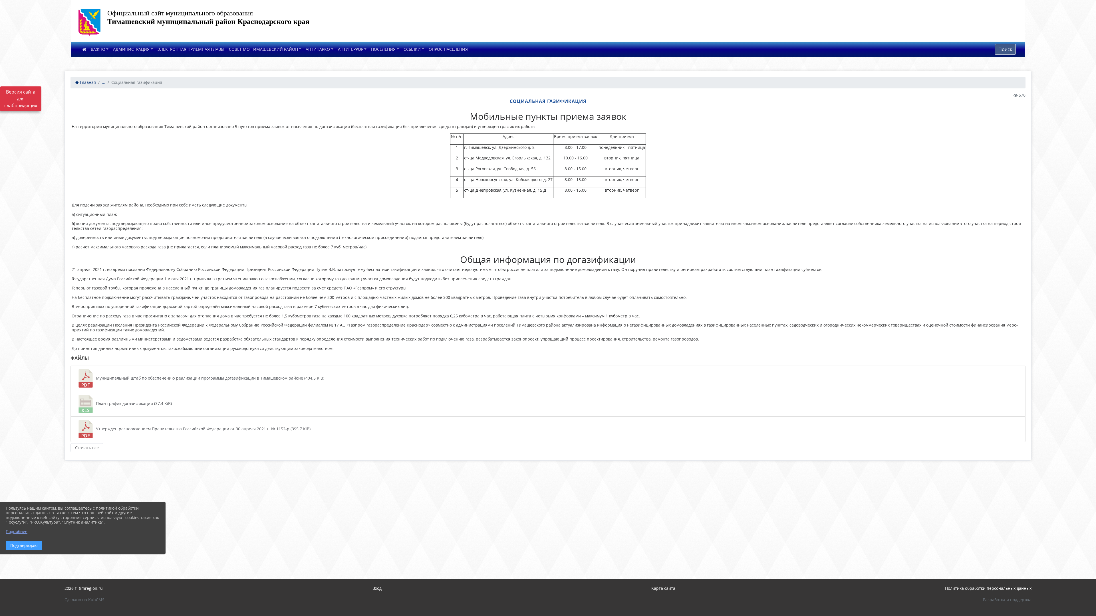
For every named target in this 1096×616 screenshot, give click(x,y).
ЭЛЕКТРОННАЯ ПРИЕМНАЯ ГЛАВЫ (191, 49)
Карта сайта (663, 588)
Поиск (1005, 49)
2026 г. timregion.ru (84, 588)
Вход (377, 588)
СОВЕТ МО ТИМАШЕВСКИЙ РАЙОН (263, 49)
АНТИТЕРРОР (350, 49)
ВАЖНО (98, 49)
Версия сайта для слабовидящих (20, 99)
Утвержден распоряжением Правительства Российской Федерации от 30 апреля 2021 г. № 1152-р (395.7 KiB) (203, 428)
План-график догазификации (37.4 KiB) (133, 403)
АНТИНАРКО (318, 49)
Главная (87, 82)
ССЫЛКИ (412, 49)
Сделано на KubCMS (84, 599)
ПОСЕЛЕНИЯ (383, 49)
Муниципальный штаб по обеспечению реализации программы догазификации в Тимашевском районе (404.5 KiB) (209, 378)
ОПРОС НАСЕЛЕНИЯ (448, 49)
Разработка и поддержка (1007, 599)
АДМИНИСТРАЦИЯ (131, 49)
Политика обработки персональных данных (988, 588)
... (103, 82)
